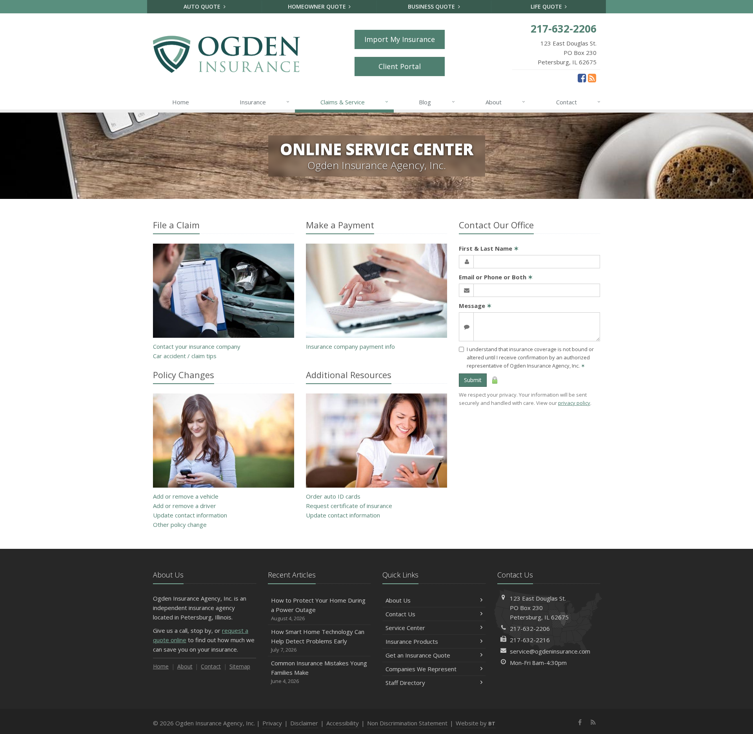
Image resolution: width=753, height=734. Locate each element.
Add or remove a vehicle (185, 496)
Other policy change (180, 524)
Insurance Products (412, 641)
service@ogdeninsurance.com (550, 651)
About (505, 102)
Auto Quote (203, 6)
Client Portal (399, 66)
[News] (592, 77)
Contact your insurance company (196, 346)
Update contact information (190, 515)
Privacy (272, 723)
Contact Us (400, 614)
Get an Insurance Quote (418, 655)
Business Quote (432, 6)
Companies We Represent (421, 669)
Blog (437, 102)
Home (180, 102)
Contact (578, 102)
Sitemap (239, 666)
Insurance (264, 102)
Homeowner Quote (317, 6)
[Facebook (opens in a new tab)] (582, 77)
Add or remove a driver (184, 506)
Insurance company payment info (350, 346)
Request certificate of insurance (349, 506)
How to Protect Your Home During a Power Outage (318, 609)
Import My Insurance (399, 39)
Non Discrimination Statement (407, 723)
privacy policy (574, 402)
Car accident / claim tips (184, 356)
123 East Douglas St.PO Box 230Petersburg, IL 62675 (539, 607)
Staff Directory (405, 683)
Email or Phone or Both (496, 277)
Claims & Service (354, 102)
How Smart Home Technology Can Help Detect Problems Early (317, 640)
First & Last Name (489, 248)
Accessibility (342, 723)
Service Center (405, 628)
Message (475, 306)
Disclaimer (304, 723)
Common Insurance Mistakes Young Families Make (319, 672)
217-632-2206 (530, 628)
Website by (475, 723)
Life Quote (547, 6)
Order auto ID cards (333, 496)
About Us (398, 600)
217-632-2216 (530, 640)
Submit (473, 380)
